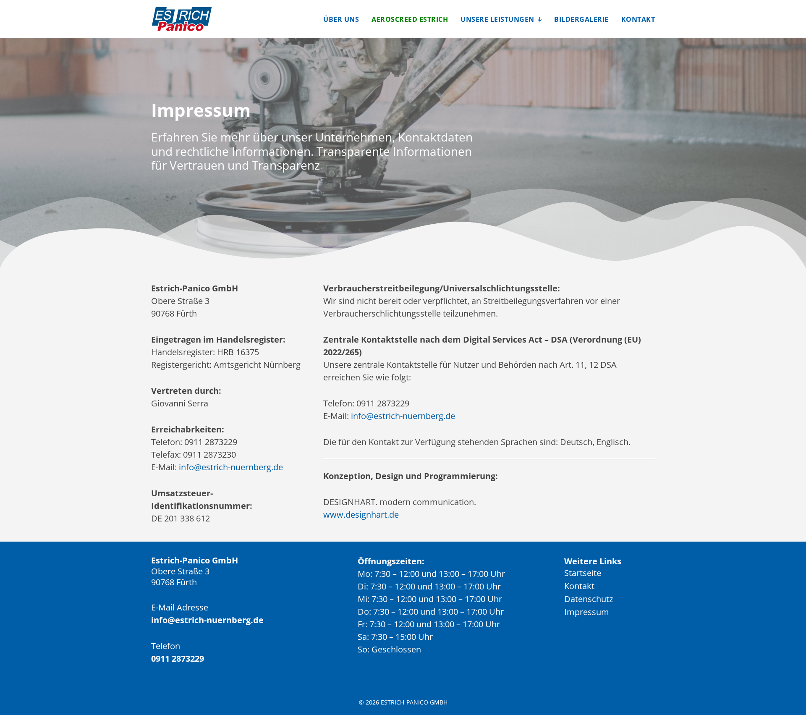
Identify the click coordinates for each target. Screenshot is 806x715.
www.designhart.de (361, 514)
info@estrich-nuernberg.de (231, 467)
